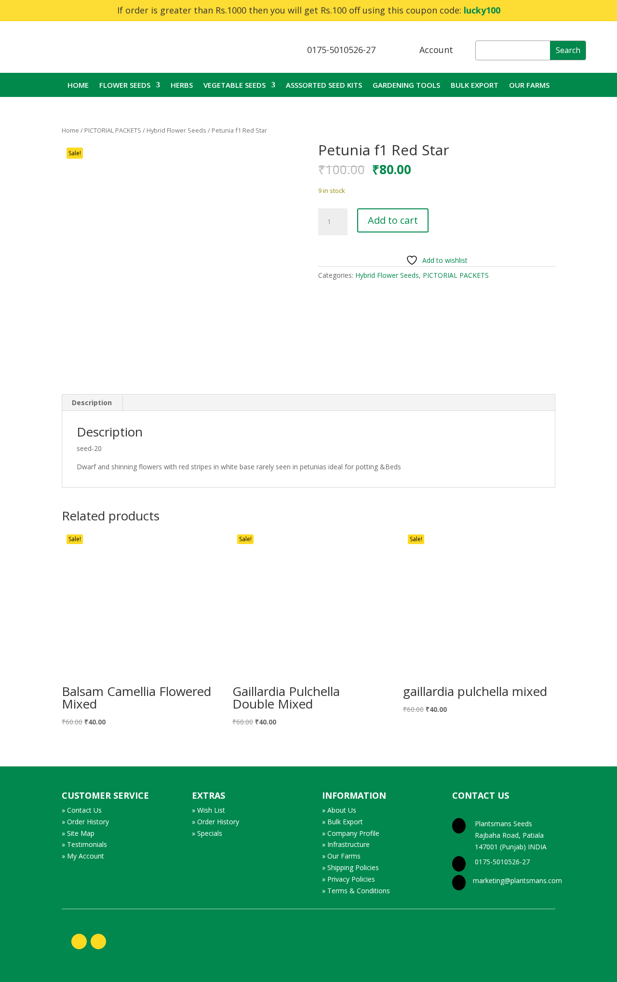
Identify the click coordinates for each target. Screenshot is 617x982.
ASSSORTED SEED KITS (324, 86)
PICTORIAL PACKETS (112, 130)
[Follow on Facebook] (79, 941)
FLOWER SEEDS (124, 86)
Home (70, 130)
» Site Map (78, 833)
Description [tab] (92, 402)
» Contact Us (82, 810)
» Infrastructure (346, 844)
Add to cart (393, 220)
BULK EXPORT (474, 86)
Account (436, 49)
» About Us (339, 810)
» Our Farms (341, 855)
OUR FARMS (529, 86)
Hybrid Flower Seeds (176, 130)
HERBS (182, 86)
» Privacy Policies (348, 879)
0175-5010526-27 (341, 49)
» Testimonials (84, 844)
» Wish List (208, 810)
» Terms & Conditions (356, 890)
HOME (78, 86)
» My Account (83, 855)
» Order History (85, 821)
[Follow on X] (98, 941)
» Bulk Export (342, 821)
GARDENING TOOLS (406, 86)
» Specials (207, 833)
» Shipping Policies (350, 867)
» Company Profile (350, 833)
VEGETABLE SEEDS (234, 86)
